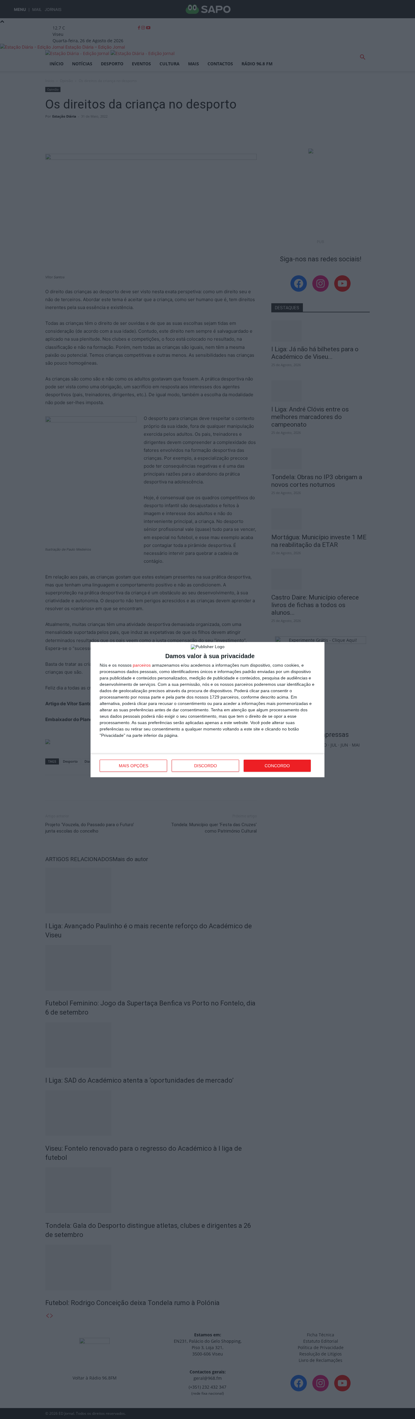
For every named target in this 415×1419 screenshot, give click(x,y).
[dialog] (207, 709)
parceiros (142, 665)
